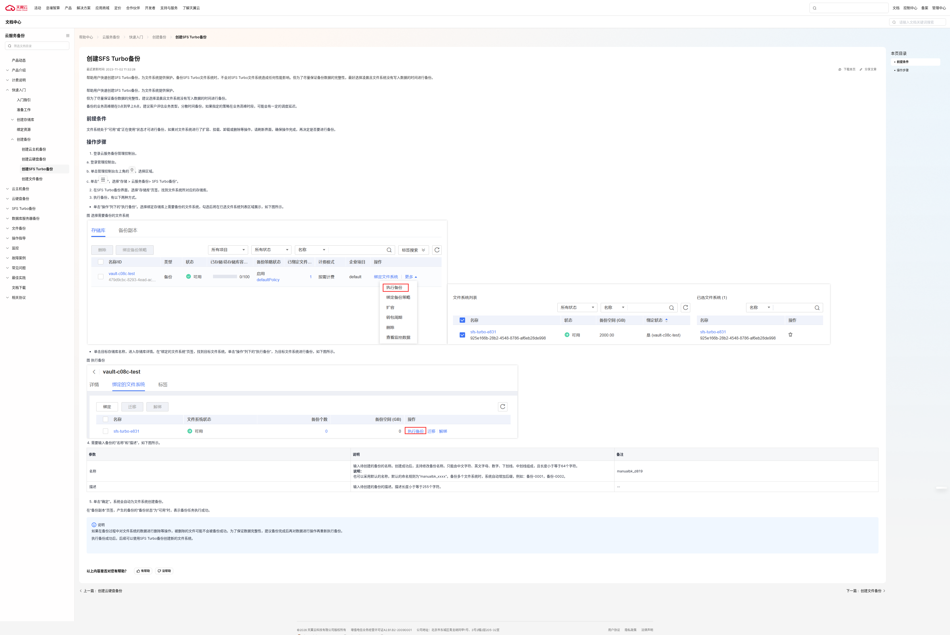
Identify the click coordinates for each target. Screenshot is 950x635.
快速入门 (136, 37)
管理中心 (939, 8)
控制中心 (910, 8)
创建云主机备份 (34, 149)
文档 (896, 8)
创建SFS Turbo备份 (37, 169)
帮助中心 (86, 37)
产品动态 (19, 60)
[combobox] (37, 46)
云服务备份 (111, 37)
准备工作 (24, 109)
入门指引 (24, 100)
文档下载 (19, 287)
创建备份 (159, 37)
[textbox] (40, 46)
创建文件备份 (32, 179)
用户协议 (614, 630)
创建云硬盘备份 (34, 159)
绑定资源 (24, 129)
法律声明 (647, 630)
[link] (86, 37)
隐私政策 (631, 630)
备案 (924, 8)
